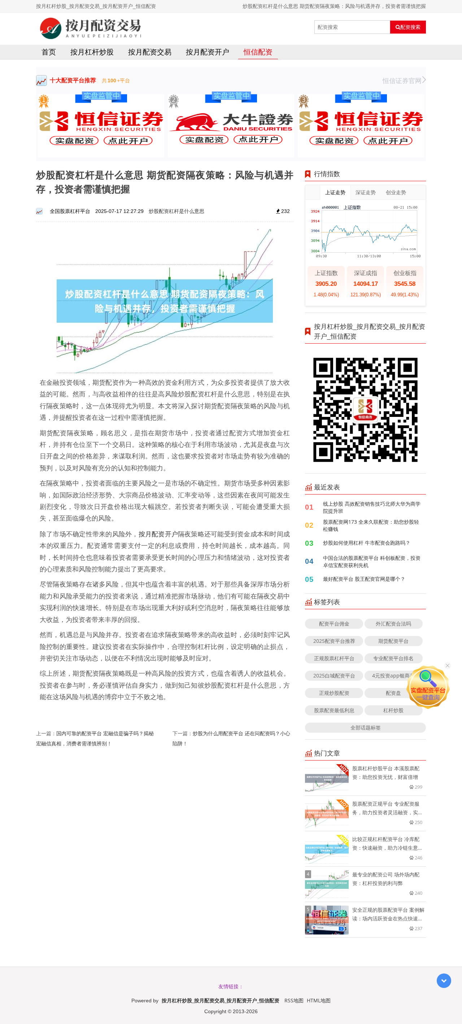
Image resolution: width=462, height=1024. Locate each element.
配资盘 (393, 692)
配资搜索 (410, 27)
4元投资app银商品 (393, 675)
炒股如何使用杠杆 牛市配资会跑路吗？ (366, 542)
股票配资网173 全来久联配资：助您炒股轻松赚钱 (371, 525)
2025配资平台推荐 (334, 640)
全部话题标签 (365, 727)
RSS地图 (294, 1000)
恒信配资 (258, 52)
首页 (49, 52)
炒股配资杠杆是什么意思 (176, 211)
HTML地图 (319, 1000)
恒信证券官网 (402, 80)
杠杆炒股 (393, 710)
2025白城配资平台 (334, 675)
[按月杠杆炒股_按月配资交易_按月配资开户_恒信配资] (90, 27)
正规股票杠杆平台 (334, 658)
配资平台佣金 (334, 623)
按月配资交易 (149, 52)
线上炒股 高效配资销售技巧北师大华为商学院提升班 (371, 507)
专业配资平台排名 (393, 658)
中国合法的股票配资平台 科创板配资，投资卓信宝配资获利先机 (371, 561)
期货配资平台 (393, 640)
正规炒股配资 (334, 692)
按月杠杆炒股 (92, 52)
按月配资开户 (207, 52)
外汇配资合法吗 (393, 623)
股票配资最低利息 (334, 710)
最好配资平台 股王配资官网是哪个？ (364, 578)
